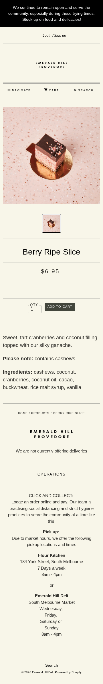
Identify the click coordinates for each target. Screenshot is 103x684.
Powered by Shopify (68, 672)
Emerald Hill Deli (42, 672)
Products (40, 413)
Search (51, 665)
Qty (34, 305)
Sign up (60, 36)
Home (23, 413)
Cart (53, 90)
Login (47, 36)
